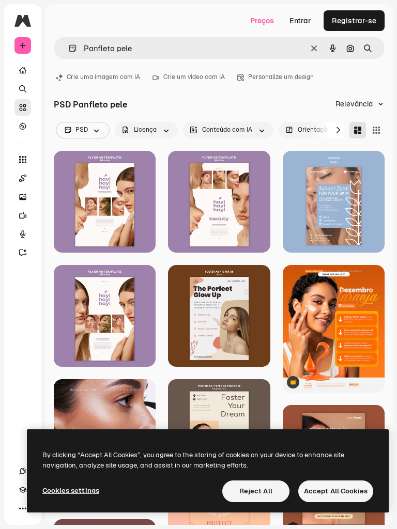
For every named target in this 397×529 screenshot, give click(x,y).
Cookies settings (70, 490)
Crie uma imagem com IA (103, 77)
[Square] (376, 130)
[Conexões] (22, 471)
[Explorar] (22, 126)
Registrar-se (354, 20)
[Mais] (22, 508)
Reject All (255, 491)
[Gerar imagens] (22, 197)
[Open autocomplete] (68, 48)
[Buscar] (22, 89)
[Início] (22, 70)
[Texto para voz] (22, 234)
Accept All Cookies (336, 491)
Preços (262, 20)
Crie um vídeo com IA (194, 77)
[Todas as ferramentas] (22, 159)
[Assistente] (22, 252)
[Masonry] (357, 130)
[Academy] (22, 489)
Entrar (300, 20)
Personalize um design (281, 77)
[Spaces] (22, 178)
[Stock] (22, 107)
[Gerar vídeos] (22, 215)
